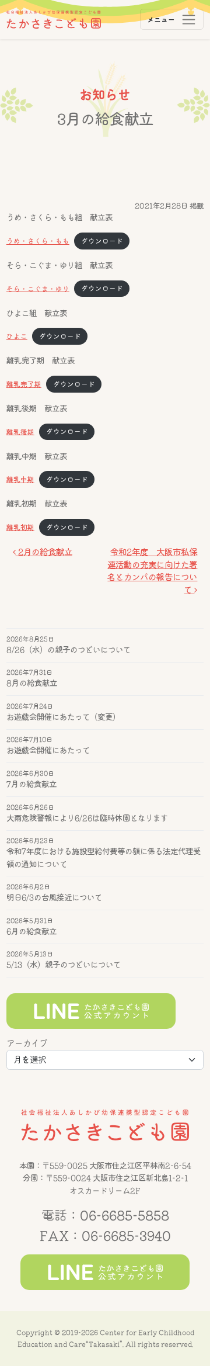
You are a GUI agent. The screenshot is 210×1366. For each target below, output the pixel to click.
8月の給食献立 (31, 683)
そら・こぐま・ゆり (37, 288)
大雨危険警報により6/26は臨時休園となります (87, 818)
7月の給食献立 (31, 784)
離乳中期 (20, 479)
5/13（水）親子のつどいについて (63, 965)
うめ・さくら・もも (37, 241)
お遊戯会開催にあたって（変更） (63, 717)
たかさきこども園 (105, 1125)
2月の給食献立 (44, 551)
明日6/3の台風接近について (54, 897)
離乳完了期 (23, 384)
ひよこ (16, 336)
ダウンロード (102, 241)
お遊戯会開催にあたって (48, 751)
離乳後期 (20, 431)
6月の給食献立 (31, 931)
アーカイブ (26, 1043)
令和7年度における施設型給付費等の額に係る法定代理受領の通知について (103, 858)
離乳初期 (20, 527)
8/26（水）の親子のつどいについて (68, 650)
